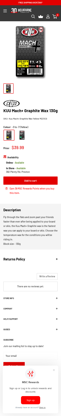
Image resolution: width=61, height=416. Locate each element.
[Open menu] (5, 11)
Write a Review (47, 276)
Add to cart (30, 180)
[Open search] (33, 16)
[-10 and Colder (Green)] (22, 135)
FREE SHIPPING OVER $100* (30, 2)
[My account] (48, 16)
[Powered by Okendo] (12, 278)
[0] (55, 16)
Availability (13, 157)
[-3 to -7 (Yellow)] (9, 135)
